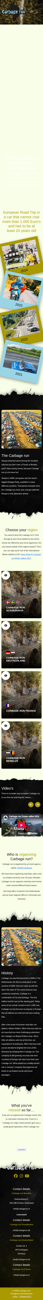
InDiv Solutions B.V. (22, 1297)
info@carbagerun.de (21, 1259)
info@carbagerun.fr (21, 1275)
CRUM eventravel (24, 868)
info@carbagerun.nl (21, 1209)
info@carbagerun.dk (21, 1230)
